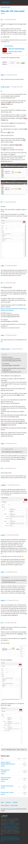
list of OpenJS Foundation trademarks (10, 828)
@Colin (3, 627)
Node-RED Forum (5, 7)
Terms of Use (14, 836)
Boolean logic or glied (7, 792)
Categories (8, 802)
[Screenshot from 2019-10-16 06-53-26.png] (14, 171)
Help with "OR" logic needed (12, 11)
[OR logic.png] (14, 64)
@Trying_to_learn (7, 287)
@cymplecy (20, 633)
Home (2, 802)
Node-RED (5, 2)
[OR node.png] (13, 239)
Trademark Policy (7, 826)
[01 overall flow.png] (14, 651)
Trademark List (12, 839)
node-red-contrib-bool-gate (16, 48)
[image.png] (14, 512)
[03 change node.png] (12, 726)
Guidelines (15, 802)
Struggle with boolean (7, 785)
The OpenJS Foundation (6, 836)
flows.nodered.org (8, 45)
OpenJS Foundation (9, 818)
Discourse (9, 809)
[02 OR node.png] (11, 681)
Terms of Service (5, 805)
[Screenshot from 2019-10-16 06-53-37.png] (14, 187)
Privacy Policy (14, 805)
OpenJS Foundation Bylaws (13, 838)
